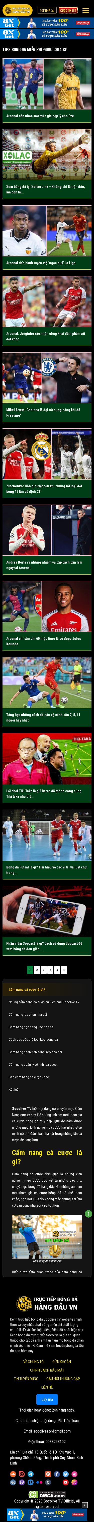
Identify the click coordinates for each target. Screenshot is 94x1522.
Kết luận (14, 1089)
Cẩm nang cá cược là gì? (27, 989)
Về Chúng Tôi (33, 1362)
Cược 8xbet (68, 10)
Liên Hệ (47, 1387)
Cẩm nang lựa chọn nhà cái (28, 1014)
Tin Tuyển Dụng (26, 1379)
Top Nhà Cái (47, 10)
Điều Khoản (61, 1362)
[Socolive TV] (18, 10)
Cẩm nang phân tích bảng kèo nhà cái (35, 1052)
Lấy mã (47, 1399)
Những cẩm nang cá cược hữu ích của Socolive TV (44, 1002)
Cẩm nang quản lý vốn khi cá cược (33, 1064)
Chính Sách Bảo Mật (47, 1370)
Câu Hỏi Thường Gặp (63, 1379)
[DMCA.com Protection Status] (47, 1495)
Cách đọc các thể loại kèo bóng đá (33, 1039)
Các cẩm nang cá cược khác (29, 1077)
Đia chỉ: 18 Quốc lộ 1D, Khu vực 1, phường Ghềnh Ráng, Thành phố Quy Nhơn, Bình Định (46, 1458)
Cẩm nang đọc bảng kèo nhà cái (31, 1027)
